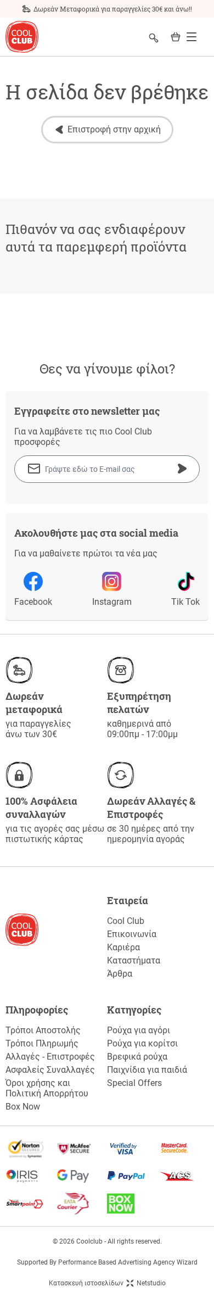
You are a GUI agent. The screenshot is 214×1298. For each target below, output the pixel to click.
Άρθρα (119, 973)
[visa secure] (132, 1149)
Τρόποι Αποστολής (43, 1030)
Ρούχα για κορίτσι (142, 1043)
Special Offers (134, 1083)
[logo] (21, 37)
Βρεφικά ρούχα (137, 1056)
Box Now (22, 1106)
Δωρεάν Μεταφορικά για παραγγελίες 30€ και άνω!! (112, 8)
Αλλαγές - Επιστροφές (50, 1056)
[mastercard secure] (183, 1149)
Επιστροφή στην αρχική (114, 129)
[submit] (182, 468)
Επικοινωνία (131, 934)
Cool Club (125, 921)
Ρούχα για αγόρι (138, 1030)
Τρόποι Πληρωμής (41, 1043)
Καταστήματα (133, 960)
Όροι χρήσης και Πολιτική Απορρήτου (46, 1088)
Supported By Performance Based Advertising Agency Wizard (107, 1262)
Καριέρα (123, 947)
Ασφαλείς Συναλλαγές (50, 1070)
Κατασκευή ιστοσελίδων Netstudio (107, 1283)
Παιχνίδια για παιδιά (147, 1070)
